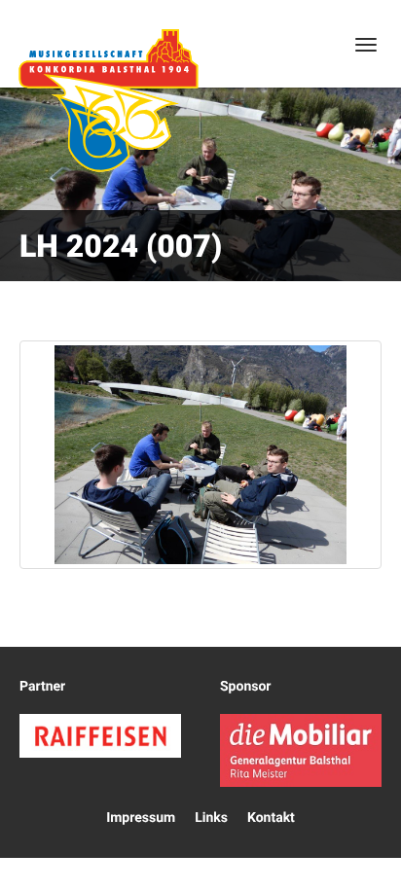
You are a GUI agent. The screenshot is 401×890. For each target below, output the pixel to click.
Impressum (140, 818)
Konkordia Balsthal (108, 100)
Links (211, 818)
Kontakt (271, 818)
